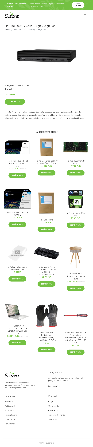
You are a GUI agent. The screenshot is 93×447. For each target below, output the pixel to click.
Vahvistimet (10, 424)
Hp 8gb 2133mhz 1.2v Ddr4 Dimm (75, 162)
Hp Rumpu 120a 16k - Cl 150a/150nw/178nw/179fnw (17, 163)
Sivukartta (52, 419)
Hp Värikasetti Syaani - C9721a (17, 213)
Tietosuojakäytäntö (56, 415)
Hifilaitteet (9, 401)
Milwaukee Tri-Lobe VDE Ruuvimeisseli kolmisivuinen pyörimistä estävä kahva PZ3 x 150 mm (75, 337)
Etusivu (8, 29)
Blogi (50, 401)
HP (28, 85)
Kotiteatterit (10, 406)
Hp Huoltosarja (46, 220)
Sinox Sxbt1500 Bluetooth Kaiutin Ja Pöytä (75, 276)
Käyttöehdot (53, 410)
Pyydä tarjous (78, 5)
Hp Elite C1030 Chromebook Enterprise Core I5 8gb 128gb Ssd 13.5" (17, 330)
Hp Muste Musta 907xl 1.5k (75, 214)
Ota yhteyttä (53, 406)
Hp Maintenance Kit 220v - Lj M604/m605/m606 (46, 162)
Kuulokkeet (9, 410)
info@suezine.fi (54, 386)
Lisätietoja (15, 101)
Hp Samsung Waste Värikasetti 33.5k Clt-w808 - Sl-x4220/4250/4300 (46, 271)
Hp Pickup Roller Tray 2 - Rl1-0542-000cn (17, 268)
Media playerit (11, 415)
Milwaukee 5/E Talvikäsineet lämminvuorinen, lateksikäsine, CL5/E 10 (46, 336)
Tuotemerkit (21, 85)
